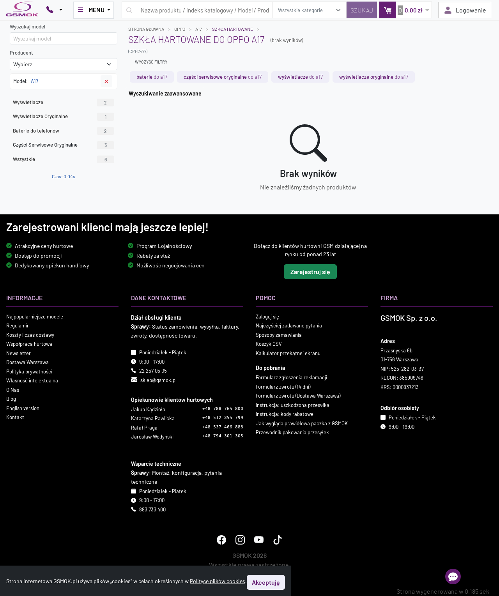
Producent (21, 53)
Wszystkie (60, 159)
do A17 (151, 77)
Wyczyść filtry (151, 61)
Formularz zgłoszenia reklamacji (291, 377)
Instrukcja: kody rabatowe (284, 414)
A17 (198, 29)
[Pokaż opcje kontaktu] (54, 10)
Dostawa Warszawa (27, 362)
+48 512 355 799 (222, 417)
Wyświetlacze (60, 102)
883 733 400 (152, 509)
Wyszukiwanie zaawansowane (165, 93)
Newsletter (18, 353)
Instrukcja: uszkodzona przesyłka (292, 405)
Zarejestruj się (310, 271)
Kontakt (15, 417)
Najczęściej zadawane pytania (289, 325)
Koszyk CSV (269, 344)
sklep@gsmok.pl (158, 380)
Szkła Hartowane (232, 29)
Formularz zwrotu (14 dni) (283, 387)
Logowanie (471, 10)
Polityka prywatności (29, 371)
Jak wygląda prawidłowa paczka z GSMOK (302, 423)
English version (22, 408)
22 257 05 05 (153, 371)
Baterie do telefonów (60, 130)
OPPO (179, 29)
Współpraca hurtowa (29, 344)
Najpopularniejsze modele (34, 316)
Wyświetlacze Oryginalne (59, 116)
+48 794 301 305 (222, 436)
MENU (96, 9)
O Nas (12, 390)
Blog (11, 399)
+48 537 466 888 (222, 427)
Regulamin (18, 325)
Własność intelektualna (32, 380)
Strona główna (146, 29)
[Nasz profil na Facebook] (221, 540)
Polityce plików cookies (217, 581)
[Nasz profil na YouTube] (259, 540)
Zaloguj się (267, 316)
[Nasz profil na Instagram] (240, 540)
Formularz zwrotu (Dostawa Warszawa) (298, 396)
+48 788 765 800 (222, 408)
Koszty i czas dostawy (30, 335)
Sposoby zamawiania (279, 335)
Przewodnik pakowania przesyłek (292, 432)
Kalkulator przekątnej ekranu (288, 353)
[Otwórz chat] (453, 576)
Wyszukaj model (27, 26)
